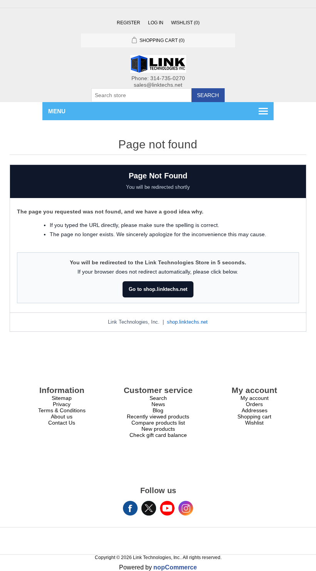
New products (158, 429)
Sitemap (62, 398)
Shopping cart (254, 416)
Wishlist (254, 423)
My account (254, 398)
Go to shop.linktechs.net (158, 289)
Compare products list (158, 423)
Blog (158, 410)
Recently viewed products (158, 416)
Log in (155, 22)
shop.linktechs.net (187, 322)
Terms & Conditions (62, 410)
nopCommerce (175, 567)
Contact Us (61, 423)
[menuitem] (61, 398)
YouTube (167, 508)
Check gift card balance (158, 435)
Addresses (254, 410)
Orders (254, 404)
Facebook (130, 508)
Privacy (62, 404)
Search (208, 95)
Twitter (148, 508)
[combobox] (141, 95)
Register (128, 22)
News (158, 404)
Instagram (185, 508)
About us (61, 416)
